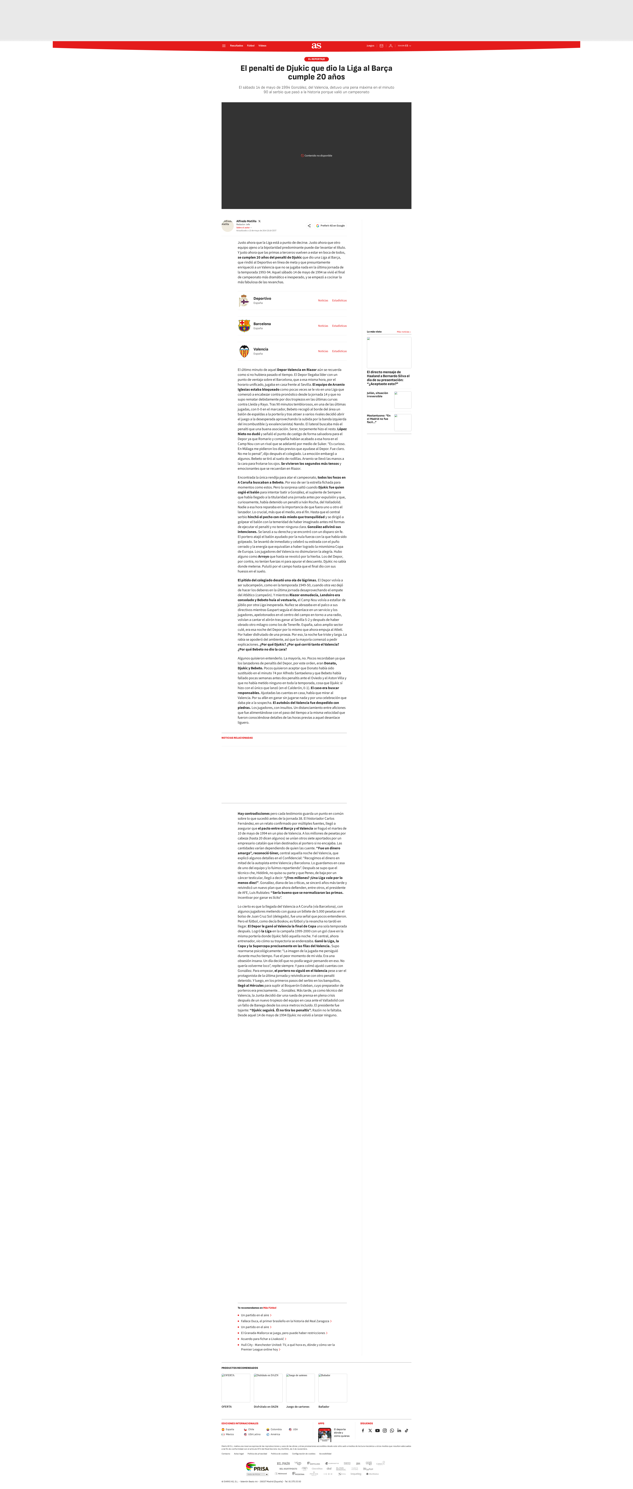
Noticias (323, 300)
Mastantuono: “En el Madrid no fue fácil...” (379, 419)
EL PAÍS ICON (328, 1474)
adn (369, 1463)
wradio (304, 1469)
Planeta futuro (355, 1469)
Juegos (370, 45)
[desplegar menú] (224, 45)
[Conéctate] (391, 46)
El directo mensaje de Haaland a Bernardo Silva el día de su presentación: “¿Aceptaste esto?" (388, 378)
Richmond (280, 1474)
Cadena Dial (329, 1469)
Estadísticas (339, 300)
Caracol (380, 1463)
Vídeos (262, 45)
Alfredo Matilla (246, 221)
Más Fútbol (269, 1307)
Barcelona (262, 323)
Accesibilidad (325, 1453)
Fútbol (251, 45)
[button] (309, 226)
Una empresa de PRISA (257, 1467)
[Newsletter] (381, 46)
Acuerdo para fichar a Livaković (262, 1339)
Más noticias (403, 331)
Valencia (261, 349)
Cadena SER (347, 1463)
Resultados (236, 45)
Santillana (313, 1463)
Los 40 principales (298, 1463)
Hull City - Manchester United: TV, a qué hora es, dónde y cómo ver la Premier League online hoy (288, 1347)
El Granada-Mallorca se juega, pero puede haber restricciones (283, 1333)
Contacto (226, 1453)
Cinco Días (317, 1469)
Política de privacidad (257, 1453)
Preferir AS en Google (333, 225)
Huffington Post (288, 1469)
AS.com (358, 1463)
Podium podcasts (314, 1474)
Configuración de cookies (303, 1453)
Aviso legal (239, 1453)
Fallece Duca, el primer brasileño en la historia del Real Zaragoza (285, 1321)
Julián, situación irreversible (377, 394)
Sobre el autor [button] (243, 227)
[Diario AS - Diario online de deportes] (316, 45)
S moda (342, 1474)
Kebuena (368, 1469)
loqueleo (356, 1474)
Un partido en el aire (255, 1315)
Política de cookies (279, 1453)
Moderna (298, 1474)
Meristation (372, 1474)
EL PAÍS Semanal (341, 1469)
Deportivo (262, 298)
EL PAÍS (283, 1463)
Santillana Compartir (331, 1463)
